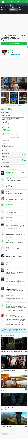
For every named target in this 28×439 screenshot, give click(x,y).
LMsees (7, 217)
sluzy (7, 278)
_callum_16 (8, 178)
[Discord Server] (12, 52)
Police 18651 (9, 198)
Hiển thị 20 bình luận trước (14, 169)
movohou (8, 223)
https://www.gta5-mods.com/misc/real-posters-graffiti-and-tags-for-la (15, 281)
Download (15, 43)
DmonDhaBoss (9, 172)
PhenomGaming (9, 204)
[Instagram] (10, 52)
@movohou (8, 242)
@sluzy (7, 297)
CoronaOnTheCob (10, 255)
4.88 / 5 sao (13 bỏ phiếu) (5, 112)
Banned (11, 217)
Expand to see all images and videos (14, 105)
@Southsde (8, 234)
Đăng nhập (17, 329)
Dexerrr (7, 191)
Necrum (7, 247)
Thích (11, 109)
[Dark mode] (24, 1)
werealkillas (8, 233)
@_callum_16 (9, 186)
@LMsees (8, 256)
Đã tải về (4, 109)
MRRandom (8, 185)
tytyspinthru (8, 304)
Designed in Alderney (5, 433)
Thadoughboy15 (9, 295)
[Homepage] (9, 52)
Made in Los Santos (5, 434)
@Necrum (8, 280)
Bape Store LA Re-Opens (7, 130)
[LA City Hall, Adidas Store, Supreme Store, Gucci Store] (14, 84)
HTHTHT (8, 263)
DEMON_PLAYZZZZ (10, 315)
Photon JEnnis (9, 211)
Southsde (10, 51)
